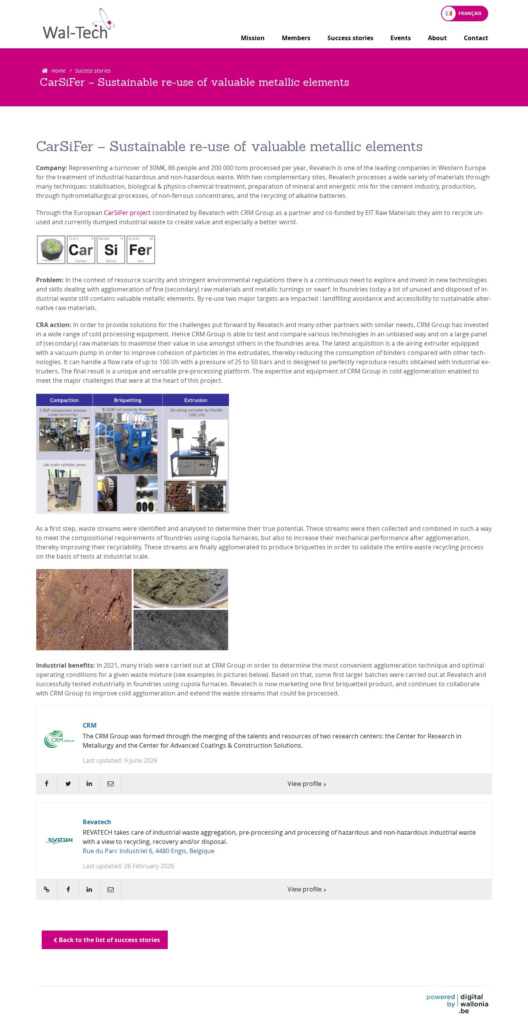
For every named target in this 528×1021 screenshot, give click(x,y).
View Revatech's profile (264, 851)
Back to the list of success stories (108, 940)
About (437, 38)
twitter (67, 783)
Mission (253, 38)
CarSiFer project (127, 212)
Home (58, 70)
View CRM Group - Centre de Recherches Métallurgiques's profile (264, 750)
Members (296, 38)
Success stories (350, 38)
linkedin (89, 783)
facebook (46, 783)
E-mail (110, 783)
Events (400, 38)
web (46, 889)
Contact (476, 38)
